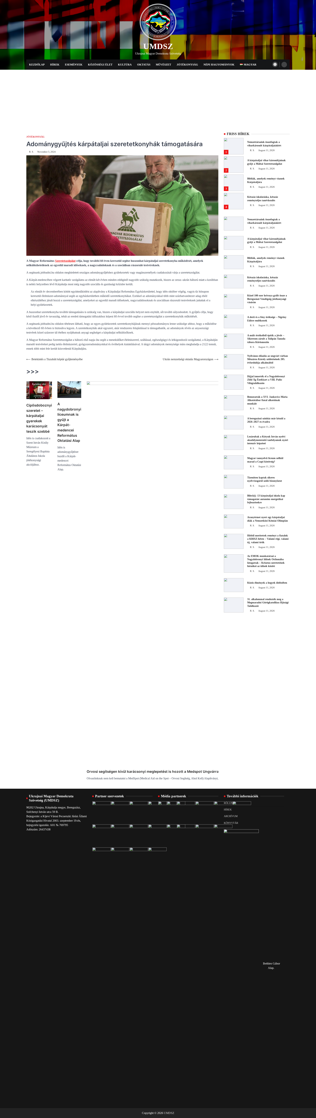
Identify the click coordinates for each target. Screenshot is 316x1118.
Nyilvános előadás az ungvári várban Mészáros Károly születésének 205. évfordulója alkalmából (267, 359)
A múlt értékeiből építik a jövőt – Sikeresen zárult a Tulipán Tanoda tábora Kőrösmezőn (266, 339)
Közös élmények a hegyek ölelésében (267, 582)
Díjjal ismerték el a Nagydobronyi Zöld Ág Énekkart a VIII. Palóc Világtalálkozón (266, 380)
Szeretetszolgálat (65, 260)
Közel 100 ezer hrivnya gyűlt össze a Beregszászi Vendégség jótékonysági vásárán (267, 299)
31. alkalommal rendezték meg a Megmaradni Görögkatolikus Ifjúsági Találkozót (268, 602)
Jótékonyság (187, 64)
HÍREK (228, 809)
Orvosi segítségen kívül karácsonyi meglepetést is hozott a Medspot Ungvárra (153, 771)
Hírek (54, 64)
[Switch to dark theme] (275, 64)
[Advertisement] (158, 97)
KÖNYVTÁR (231, 822)
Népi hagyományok (219, 64)
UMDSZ (158, 46)
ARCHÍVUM (231, 816)
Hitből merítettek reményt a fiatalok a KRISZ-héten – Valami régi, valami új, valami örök (268, 539)
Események (73, 64)
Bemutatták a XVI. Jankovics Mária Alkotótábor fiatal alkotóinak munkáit (267, 400)
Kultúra (125, 64)
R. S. (31, 152)
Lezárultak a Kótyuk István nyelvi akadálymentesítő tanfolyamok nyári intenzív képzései (267, 440)
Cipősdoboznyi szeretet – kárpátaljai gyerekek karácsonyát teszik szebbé (39, 418)
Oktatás (143, 64)
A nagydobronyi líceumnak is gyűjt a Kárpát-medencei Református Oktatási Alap (69, 422)
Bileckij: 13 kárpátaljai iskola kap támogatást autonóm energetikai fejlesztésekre (266, 499)
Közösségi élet (100, 64)
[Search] (284, 64)
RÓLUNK (229, 802)
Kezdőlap (37, 64)
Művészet (163, 64)
